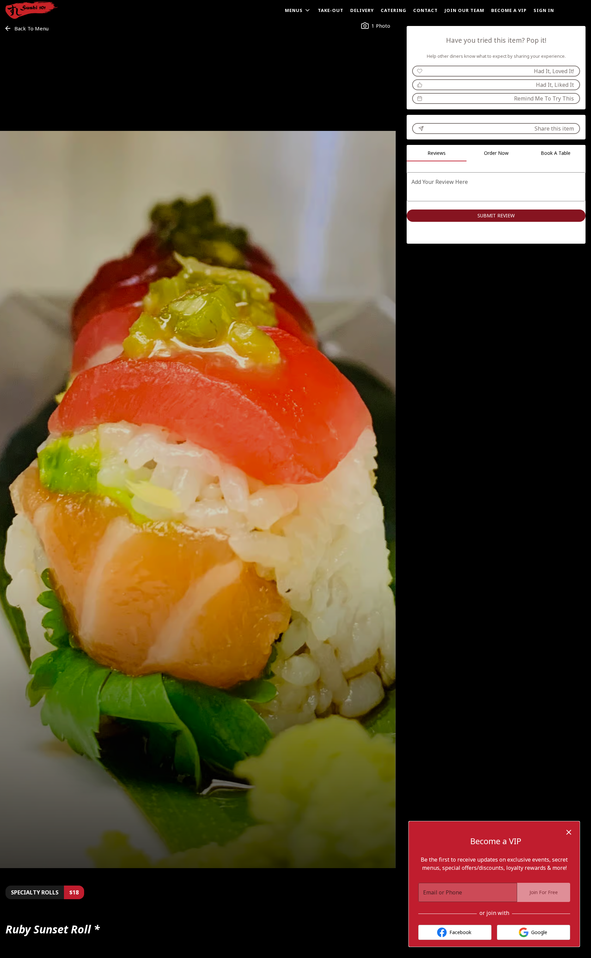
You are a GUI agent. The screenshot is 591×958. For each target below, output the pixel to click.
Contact (425, 10)
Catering (393, 10)
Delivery (362, 10)
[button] (297, 10)
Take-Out (330, 10)
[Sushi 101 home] (36, 10)
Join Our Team (464, 10)
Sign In (544, 10)
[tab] (436, 153)
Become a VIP (509, 10)
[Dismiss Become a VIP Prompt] (569, 832)
